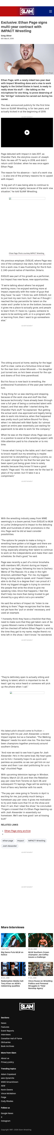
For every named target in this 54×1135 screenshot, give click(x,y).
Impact (20, 841)
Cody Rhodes (7, 1101)
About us (5, 1058)
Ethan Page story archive (18, 831)
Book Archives (7, 1046)
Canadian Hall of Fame (11, 1038)
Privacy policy (7, 1062)
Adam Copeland (8, 1074)
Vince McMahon (8, 1093)
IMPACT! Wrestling (36, 841)
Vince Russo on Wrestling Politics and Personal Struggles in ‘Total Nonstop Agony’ (40, 985)
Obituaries (6, 1042)
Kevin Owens (7, 1090)
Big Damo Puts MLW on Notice (12, 953)
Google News (7, 1113)
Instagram (5, 1121)
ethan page (8, 841)
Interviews (6, 1034)
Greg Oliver (6, 36)
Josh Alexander (10, 846)
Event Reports (7, 1031)
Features (5, 1027)
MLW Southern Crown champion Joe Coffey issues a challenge (38, 954)
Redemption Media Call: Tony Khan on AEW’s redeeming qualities (12, 983)
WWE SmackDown (9, 1082)
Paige (3, 1097)
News (3, 1023)
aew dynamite (7, 1078)
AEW (3, 1086)
